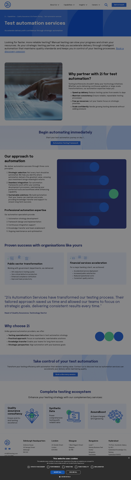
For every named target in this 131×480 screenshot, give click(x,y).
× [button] (129, 458)
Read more (80, 463)
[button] (65, 477)
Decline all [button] (73, 472)
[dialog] (65, 468)
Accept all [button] (57, 472)
